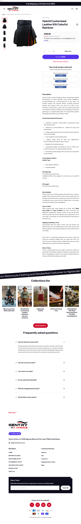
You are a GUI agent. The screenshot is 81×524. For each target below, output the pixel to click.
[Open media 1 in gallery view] (4, 20)
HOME (10, 452)
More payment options (60, 61)
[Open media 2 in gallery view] (4, 26)
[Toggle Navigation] (4, 9)
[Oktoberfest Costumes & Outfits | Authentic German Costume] (25, 303)
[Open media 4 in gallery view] (4, 39)
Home (3, 14)
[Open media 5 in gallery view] (4, 45)
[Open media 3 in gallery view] (4, 32)
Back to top (12, 412)
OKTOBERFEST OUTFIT (15, 462)
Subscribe (66, 488)
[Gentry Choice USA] (13, 9)
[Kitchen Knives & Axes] (56, 303)
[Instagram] (43, 505)
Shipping (46, 36)
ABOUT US (12, 471)
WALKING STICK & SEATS (16, 465)
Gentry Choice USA (35, 517)
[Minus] (44, 51)
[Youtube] (37, 505)
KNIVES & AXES (13, 468)
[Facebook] (32, 505)
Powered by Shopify (46, 517)
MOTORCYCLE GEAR (14, 455)
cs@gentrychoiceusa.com (18, 443)
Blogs (42, 465)
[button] (72, 9)
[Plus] (53, 51)
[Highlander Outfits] (40, 303)
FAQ (42, 455)
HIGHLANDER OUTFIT (15, 459)
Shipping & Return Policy (48, 462)
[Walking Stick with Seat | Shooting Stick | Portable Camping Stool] (72, 303)
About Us (44, 452)
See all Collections (40, 325)
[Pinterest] (49, 505)
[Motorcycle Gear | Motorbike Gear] (9, 303)
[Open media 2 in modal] (24, 33)
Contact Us (44, 459)
